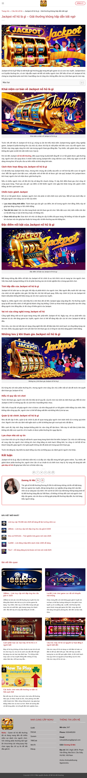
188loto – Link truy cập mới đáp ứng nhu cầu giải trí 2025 (29, 529)
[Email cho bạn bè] (45, 472)
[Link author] (12, 486)
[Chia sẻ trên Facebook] (37, 472)
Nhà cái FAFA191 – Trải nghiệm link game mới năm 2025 (29, 536)
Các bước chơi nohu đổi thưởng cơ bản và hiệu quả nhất (20, 691)
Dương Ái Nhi (69, 745)
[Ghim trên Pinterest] (49, 472)
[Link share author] (38, 480)
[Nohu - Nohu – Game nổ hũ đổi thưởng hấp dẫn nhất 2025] (43, 3)
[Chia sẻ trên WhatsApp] (34, 472)
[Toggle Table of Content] (80, 83)
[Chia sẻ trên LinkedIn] (53, 472)
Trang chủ (5, 11)
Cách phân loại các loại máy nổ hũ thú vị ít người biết (20, 644)
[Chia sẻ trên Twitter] (41, 472)
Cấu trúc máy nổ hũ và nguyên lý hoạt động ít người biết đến (65, 644)
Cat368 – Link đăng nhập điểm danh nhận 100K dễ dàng (29, 543)
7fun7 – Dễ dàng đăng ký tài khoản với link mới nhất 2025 (29, 550)
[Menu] (3, 3)
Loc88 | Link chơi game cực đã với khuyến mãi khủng (64, 594)
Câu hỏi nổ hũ (17, 11)
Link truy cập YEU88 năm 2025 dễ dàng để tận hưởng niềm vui (31, 522)
